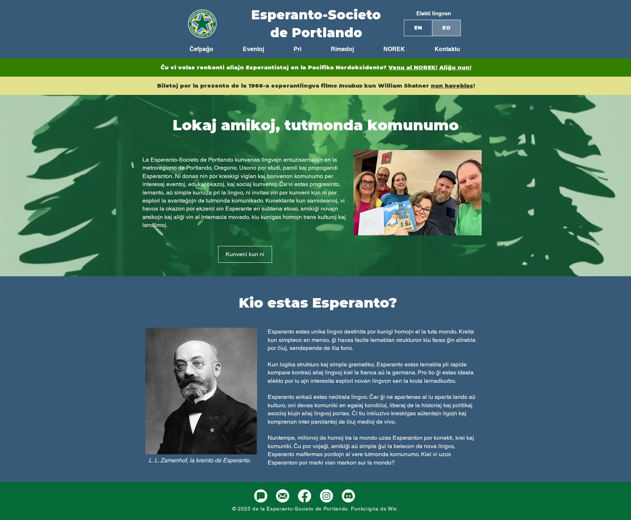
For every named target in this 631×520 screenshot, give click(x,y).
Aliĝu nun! (455, 67)
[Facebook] (304, 495)
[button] (384, 49)
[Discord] (348, 495)
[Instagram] (326, 495)
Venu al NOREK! (413, 67)
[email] (282, 495)
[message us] (260, 495)
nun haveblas (452, 85)
